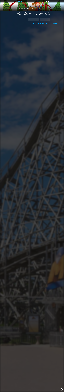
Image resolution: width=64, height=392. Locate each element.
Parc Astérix (17, 9)
